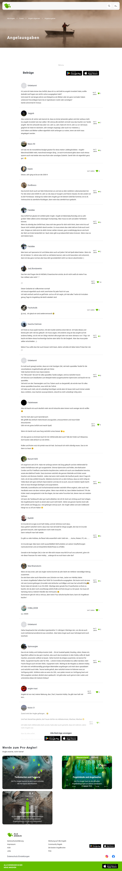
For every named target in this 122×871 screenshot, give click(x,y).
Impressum (11, 844)
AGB (8, 848)
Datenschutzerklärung (15, 841)
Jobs (9, 851)
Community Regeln (55, 844)
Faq (49, 851)
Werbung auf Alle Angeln (57, 841)
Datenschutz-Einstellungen (18, 856)
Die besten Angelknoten (57, 848)
